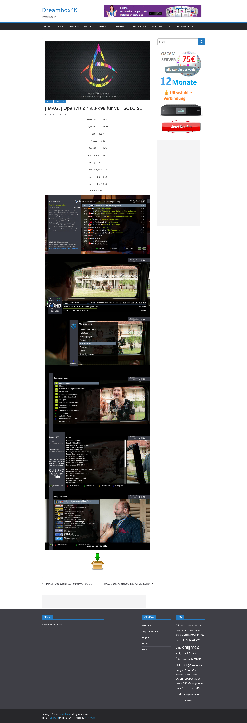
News (58, 26)
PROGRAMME (183, 26)
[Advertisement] (178, 183)
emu (179, 647)
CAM (178, 630)
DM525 (178, 635)
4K (177, 625)
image (185, 664)
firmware (194, 653)
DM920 (200, 634)
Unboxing (156, 26)
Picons (145, 643)
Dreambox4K (59, 10)
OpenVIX (179, 684)
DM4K (64, 114)
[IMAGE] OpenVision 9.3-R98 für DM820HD (127, 583)
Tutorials (138, 26)
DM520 (197, 630)
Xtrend (189, 700)
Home (47, 26)
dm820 (185, 635)
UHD (197, 688)
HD (178, 665)
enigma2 (190, 647)
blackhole (197, 626)
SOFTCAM (103, 26)
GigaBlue (196, 658)
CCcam (190, 631)
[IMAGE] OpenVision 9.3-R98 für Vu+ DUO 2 (68, 583)
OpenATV (190, 670)
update (180, 694)
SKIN (200, 683)
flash (179, 659)
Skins (144, 649)
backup (189, 625)
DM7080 (179, 641)
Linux (193, 665)
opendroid (180, 674)
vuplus (181, 700)
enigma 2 (182, 653)
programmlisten (150, 631)
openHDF (196, 675)
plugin (194, 683)
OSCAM (187, 683)
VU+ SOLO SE (60, 102)
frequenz (187, 659)
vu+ (199, 694)
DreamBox (191, 640)
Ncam (199, 665)
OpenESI (188, 674)
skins (178, 688)
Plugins (145, 637)
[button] (62, 26)
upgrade (189, 694)
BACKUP (87, 26)
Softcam (187, 688)
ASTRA (182, 625)
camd (184, 630)
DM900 (192, 634)
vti (195, 695)
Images (72, 26)
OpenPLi (181, 678)
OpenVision (194, 678)
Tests (169, 26)
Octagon (180, 670)
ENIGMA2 (120, 26)
